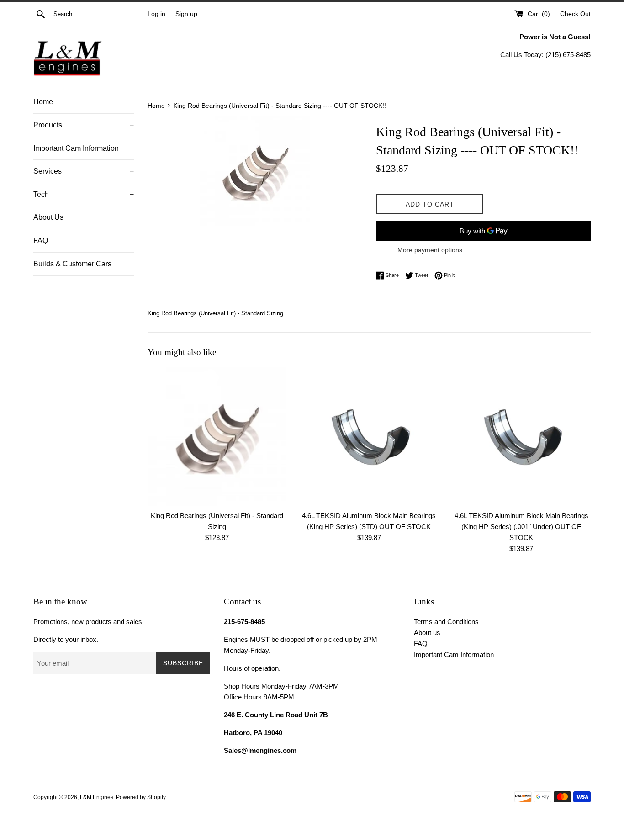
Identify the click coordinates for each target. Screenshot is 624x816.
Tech (83, 194)
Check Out (575, 14)
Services (83, 171)
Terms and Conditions (446, 621)
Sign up (186, 14)
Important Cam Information (76, 148)
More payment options (429, 250)
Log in (156, 14)
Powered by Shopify (141, 797)
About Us (48, 217)
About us (427, 632)
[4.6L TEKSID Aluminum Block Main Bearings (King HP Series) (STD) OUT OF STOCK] (369, 436)
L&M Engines (96, 797)
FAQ (40, 240)
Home (43, 102)
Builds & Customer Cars (72, 264)
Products (83, 125)
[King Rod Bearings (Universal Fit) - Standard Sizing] (217, 436)
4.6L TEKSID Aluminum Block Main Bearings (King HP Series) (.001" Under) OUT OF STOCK (521, 526)
